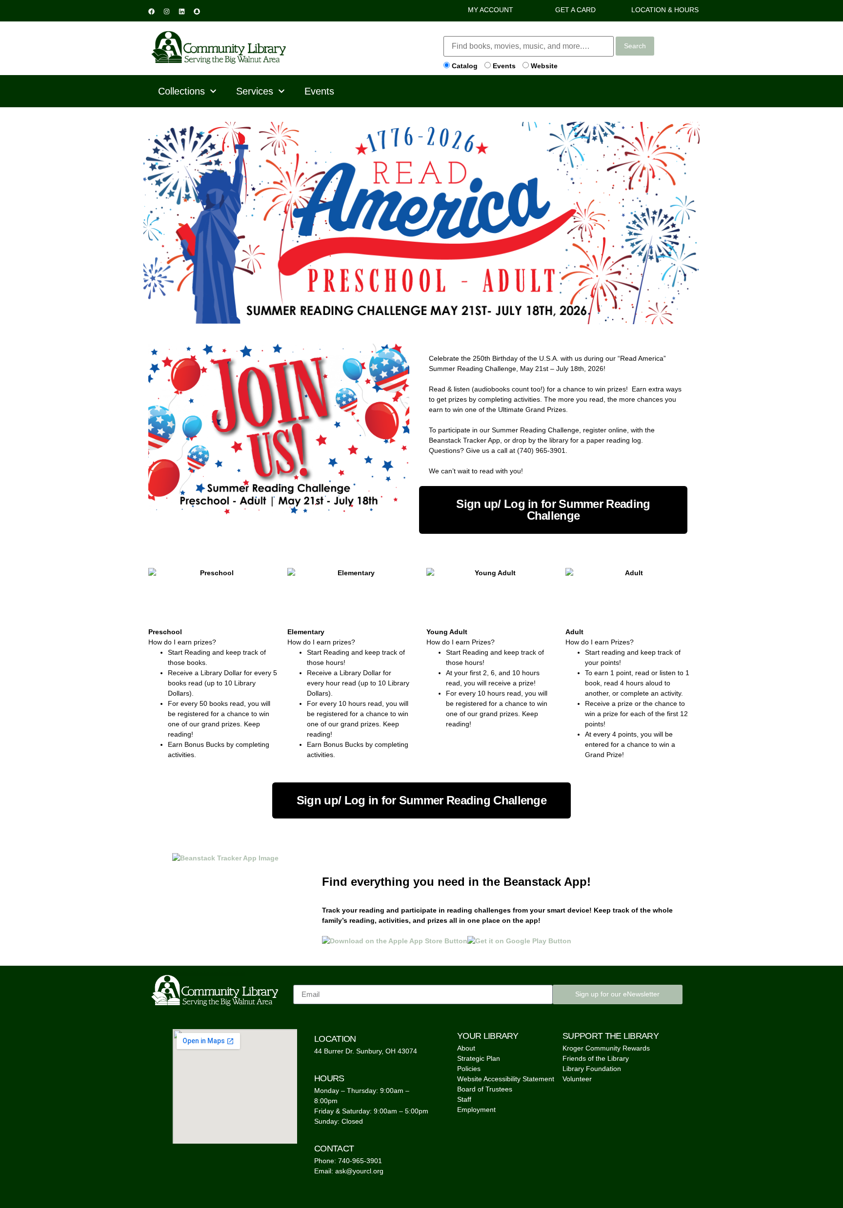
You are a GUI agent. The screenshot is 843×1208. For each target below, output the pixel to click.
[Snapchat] (196, 11)
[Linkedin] (181, 11)
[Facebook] (151, 11)
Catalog (464, 65)
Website (543, 65)
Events (503, 65)
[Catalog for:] (528, 46)
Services (254, 91)
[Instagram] (166, 11)
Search (635, 46)
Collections (181, 91)
